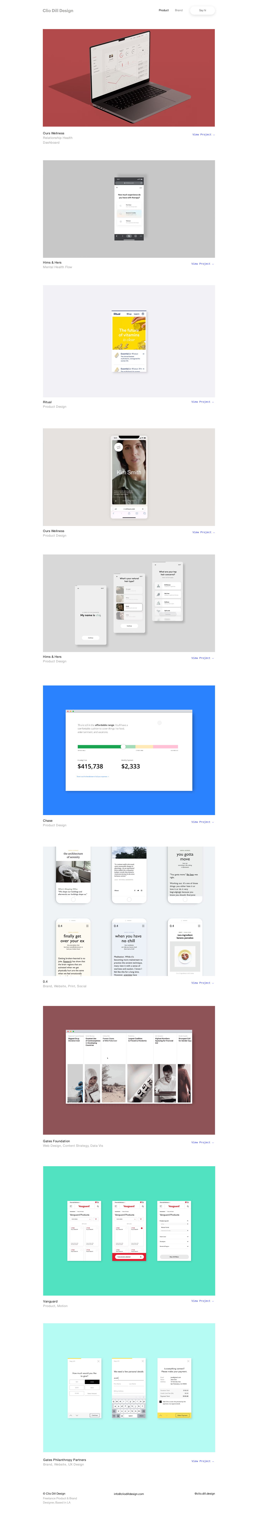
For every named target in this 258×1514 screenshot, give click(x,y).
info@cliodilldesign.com (129, 1494)
